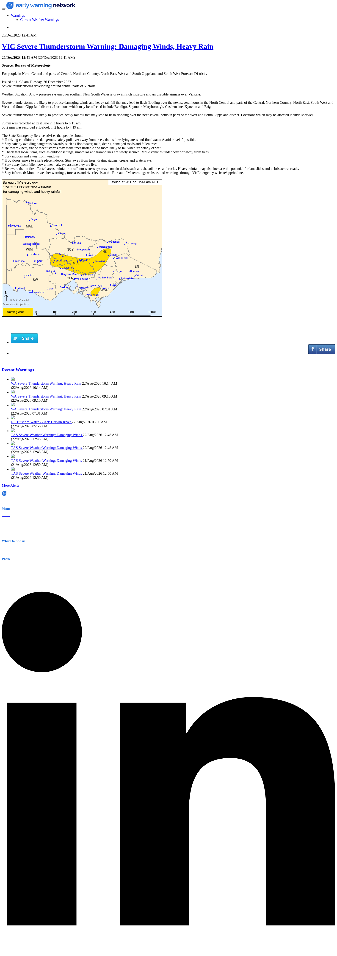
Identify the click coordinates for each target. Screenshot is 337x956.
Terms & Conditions (15, 534)
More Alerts (10, 485)
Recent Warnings (18, 369)
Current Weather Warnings (39, 20)
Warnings (18, 15)
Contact (7, 528)
